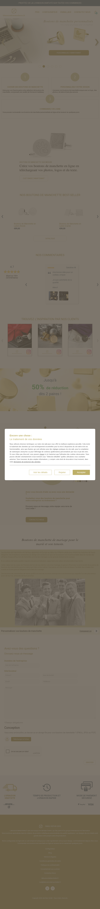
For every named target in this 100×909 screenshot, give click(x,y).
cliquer (42, 454)
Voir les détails (40, 472)
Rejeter (62, 472)
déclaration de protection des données (27, 462)
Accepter (81, 472)
